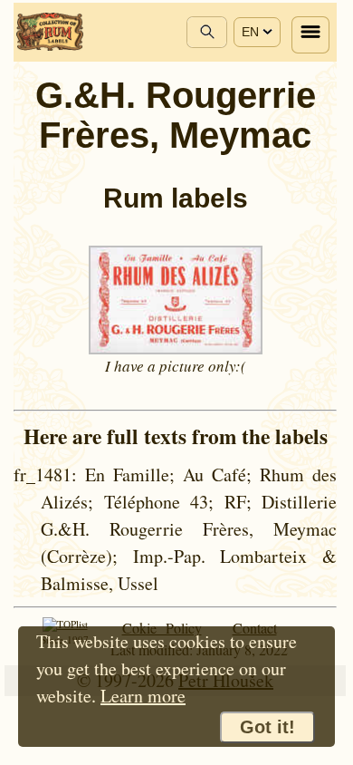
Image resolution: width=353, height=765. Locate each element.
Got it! (267, 727)
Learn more (143, 695)
